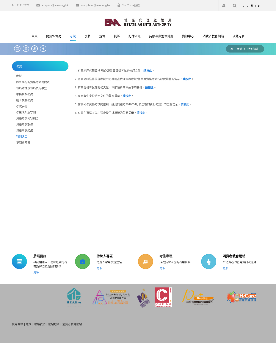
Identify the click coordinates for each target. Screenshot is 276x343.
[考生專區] (33, 48)
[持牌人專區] (24, 48)
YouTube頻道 (131, 5)
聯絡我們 (39, 324)
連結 (28, 324)
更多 (36, 272)
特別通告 (253, 49)
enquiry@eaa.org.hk (55, 5)
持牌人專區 (105, 256)
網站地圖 (54, 324)
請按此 (187, 79)
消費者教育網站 (234, 256)
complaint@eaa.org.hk (95, 5)
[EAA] (138, 22)
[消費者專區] (42, 48)
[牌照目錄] (16, 48)
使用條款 (17, 324)
